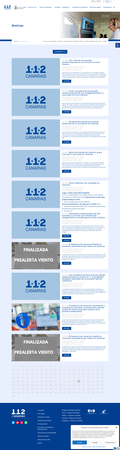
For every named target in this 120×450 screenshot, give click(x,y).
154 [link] (78, 392)
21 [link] (18, 370)
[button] (116, 427)
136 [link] (88, 389)
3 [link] (27, 366)
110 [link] (60, 385)
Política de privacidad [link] (44, 420)
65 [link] (37, 378)
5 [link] (36, 366)
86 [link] (41, 381)
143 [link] (27, 392)
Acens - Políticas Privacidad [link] (71, 413)
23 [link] (27, 370)
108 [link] (50, 385)
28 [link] (51, 370)
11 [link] (65, 366)
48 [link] (51, 374)
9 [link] (55, 366)
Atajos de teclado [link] (43, 436)
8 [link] (50, 366)
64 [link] (32, 378)
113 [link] (74, 385)
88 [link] (51, 381)
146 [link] (41, 392)
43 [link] (27, 374)
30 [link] (60, 370)
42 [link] (23, 374)
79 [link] (102, 378)
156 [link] (88, 392)
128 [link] (50, 389)
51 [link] (65, 374)
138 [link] (97, 389)
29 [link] (55, 370)
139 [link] (102, 389)
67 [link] (46, 378)
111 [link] (64, 385)
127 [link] (46, 389)
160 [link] (13, 396)
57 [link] (93, 374)
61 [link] (18, 378)
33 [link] (74, 370)
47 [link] (46, 374)
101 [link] (18, 385)
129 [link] (55, 389)
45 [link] (37, 374)
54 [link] (79, 374)
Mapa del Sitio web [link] (44, 440)
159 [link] (102, 392)
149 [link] (55, 392)
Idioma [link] (107, 1)
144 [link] (32, 392)
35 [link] (83, 370)
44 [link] (32, 374)
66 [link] (41, 378)
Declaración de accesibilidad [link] (47, 433)
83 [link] (27, 381)
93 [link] (74, 381)
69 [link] (55, 378)
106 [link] (41, 385)
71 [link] (65, 378)
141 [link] (18, 392)
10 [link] (60, 366)
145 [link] (36, 392)
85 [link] (37, 381)
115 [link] (83, 385)
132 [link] (69, 389)
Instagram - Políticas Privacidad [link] (72, 421)
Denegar (95, 442)
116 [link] (88, 385)
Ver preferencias (110, 442)
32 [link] (69, 370)
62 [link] (23, 378)
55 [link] (83, 374)
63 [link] (27, 378)
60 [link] (13, 378)
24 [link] (32, 370)
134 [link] (78, 389)
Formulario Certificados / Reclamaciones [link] (46, 428)
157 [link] (92, 392)
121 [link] (18, 389)
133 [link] (74, 389)
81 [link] (18, 381)
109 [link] (55, 385)
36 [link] (88, 370)
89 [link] (55, 381)
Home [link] (15, 41)
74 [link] (79, 378)
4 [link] (32, 366)
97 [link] (93, 381)
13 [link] (74, 366)
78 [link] (97, 378)
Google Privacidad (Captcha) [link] (71, 410)
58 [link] (97, 374)
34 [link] (79, 370)
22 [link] (23, 370)
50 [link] (60, 374)
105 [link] (36, 385)
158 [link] (97, 392)
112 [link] (69, 385)
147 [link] (46, 392)
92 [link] (69, 381)
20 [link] (13, 370)
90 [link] (60, 381)
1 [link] (18, 366)
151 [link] (64, 392)
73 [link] (74, 378)
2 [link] (22, 366)
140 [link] (13, 392)
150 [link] (60, 392)
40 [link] (13, 374)
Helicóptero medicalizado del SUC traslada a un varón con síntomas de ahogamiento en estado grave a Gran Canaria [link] (83, 215)
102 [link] (23, 385)
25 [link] (37, 370)
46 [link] (41, 374)
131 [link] (64, 389)
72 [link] (69, 378)
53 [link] (74, 374)
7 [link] (46, 366)
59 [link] (102, 374)
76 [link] (88, 378)
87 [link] (46, 381)
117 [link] (92, 385)
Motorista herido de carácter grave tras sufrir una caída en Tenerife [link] (82, 153)
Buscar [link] (40, 443)
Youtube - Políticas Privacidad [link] (71, 418)
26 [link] (41, 370)
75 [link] (83, 378)
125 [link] (36, 389)
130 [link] (60, 389)
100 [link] (13, 385)
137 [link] (92, 389)
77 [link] (93, 378)
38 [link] (97, 370)
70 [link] (60, 378)
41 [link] (18, 374)
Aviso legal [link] (41, 414)
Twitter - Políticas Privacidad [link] (71, 415)
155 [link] (83, 392)
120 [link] (13, 389)
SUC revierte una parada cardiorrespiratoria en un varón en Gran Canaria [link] (81, 62)
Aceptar (79, 442)
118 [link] (97, 385)
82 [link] (23, 381)
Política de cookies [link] (44, 417)
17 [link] (93, 366)
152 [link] (69, 392)
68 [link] (51, 378)
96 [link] (88, 381)
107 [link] (46, 385)
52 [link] (69, 374)
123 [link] (27, 389)
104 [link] (32, 385)
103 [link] (27, 385)
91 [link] (65, 381)
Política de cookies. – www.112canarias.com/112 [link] (94, 446)
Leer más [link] (66, 81)
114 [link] (78, 385)
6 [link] (41, 366)
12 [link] (69, 366)
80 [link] (13, 381)
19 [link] (102, 366)
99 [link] (102, 381)
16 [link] (88, 366)
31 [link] (65, 370)
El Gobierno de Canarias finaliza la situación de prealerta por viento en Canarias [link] (83, 245)
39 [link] (102, 370)
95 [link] (83, 381)
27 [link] (46, 370)
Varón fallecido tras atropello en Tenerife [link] (81, 184)
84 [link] (32, 381)
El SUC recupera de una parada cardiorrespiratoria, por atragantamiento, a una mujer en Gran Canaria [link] (83, 93)
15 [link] (83, 366)
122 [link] (23, 389)
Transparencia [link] (42, 424)
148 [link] (50, 392)
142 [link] (23, 392)
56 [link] (88, 374)
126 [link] (41, 389)
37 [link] (93, 370)
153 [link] (74, 392)
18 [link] (97, 366)
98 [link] (97, 381)
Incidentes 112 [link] (60, 52)
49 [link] (55, 374)
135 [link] (83, 389)
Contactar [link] (41, 410)
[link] (117, 45)
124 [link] (32, 389)
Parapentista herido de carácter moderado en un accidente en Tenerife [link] (80, 122)
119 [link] (102, 385)
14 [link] (79, 366)
